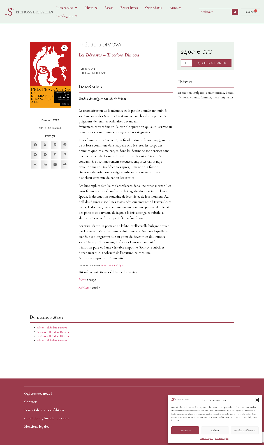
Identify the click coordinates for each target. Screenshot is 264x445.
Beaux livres (129, 8)
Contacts (30, 402)
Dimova (184, 97)
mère (216, 97)
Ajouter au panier (212, 63)
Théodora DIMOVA (100, 44)
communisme (215, 92)
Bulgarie (199, 92)
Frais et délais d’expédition (44, 410)
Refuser (215, 430)
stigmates (227, 97)
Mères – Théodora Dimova (52, 327)
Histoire (91, 8)
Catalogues (64, 16)
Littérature (64, 8)
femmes (206, 97)
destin (230, 92)
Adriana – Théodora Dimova (53, 332)
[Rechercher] (235, 12)
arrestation (184, 92)
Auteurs (175, 8)
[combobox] (215, 12)
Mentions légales (206, 438)
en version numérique (112, 265)
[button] (257, 400)
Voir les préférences (245, 430)
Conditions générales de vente (46, 418)
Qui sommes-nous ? (38, 393)
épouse (194, 97)
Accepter (185, 430)
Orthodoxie (153, 8)
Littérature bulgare (94, 73)
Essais (109, 8)
